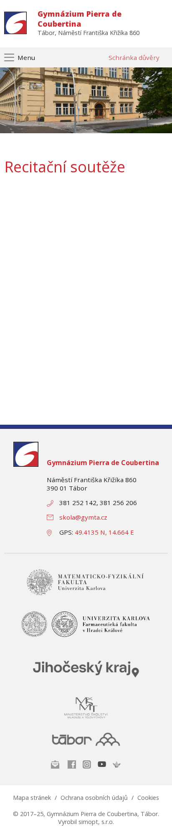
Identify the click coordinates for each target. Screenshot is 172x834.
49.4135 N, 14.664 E (104, 532)
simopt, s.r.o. (96, 822)
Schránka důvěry (134, 57)
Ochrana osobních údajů (94, 798)
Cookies (148, 798)
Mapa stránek (32, 798)
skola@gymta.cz (83, 517)
